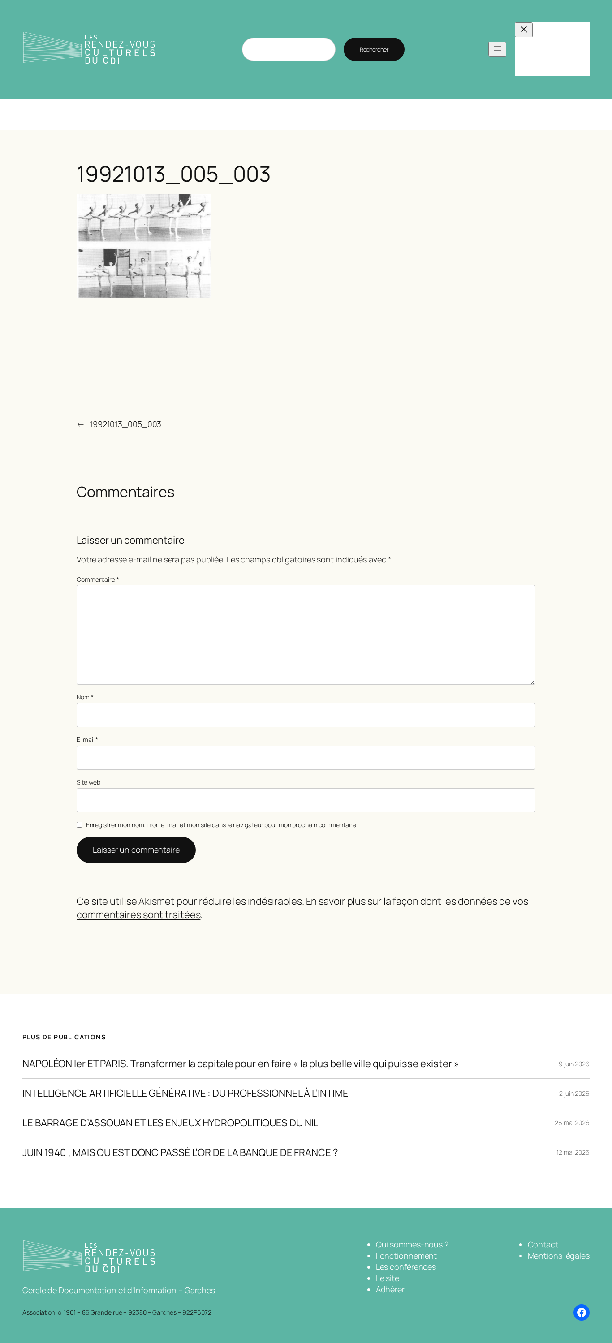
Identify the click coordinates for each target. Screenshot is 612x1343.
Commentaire (98, 579)
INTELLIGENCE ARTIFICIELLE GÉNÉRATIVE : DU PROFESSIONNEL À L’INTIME (185, 1093)
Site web (88, 782)
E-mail (87, 739)
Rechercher (374, 49)
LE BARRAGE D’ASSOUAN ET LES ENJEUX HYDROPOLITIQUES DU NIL (170, 1123)
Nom (85, 697)
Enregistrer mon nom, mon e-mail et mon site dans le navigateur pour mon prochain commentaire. (222, 824)
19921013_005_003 (125, 424)
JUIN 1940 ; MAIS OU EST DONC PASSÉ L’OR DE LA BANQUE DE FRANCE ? (180, 1152)
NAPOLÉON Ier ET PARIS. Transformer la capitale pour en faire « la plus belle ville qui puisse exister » (240, 1063)
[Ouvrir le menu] (497, 49)
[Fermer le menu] (524, 29)
